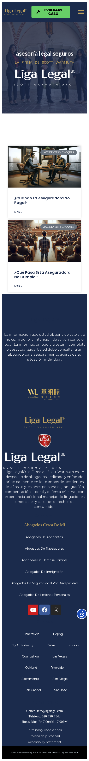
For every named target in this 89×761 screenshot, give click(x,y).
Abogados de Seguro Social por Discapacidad (44, 583)
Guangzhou (30, 656)
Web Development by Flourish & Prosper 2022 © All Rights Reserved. (44, 752)
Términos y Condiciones (44, 730)
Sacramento (30, 679)
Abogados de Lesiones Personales (44, 595)
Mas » (18, 212)
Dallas (51, 645)
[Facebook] (44, 610)
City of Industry (22, 645)
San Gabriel (33, 690)
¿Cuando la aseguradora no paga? (42, 200)
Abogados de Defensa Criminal (44, 560)
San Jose (60, 690)
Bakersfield (31, 634)
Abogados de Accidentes (44, 537)
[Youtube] (33, 610)
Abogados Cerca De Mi (44, 524)
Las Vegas (59, 656)
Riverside (57, 668)
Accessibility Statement (44, 742)
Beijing (58, 634)
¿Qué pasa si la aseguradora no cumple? (42, 274)
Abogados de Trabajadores (44, 548)
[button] (80, 12)
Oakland (31, 668)
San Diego (60, 679)
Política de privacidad (44, 736)
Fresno (74, 645)
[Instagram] (56, 610)
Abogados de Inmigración (44, 572)
